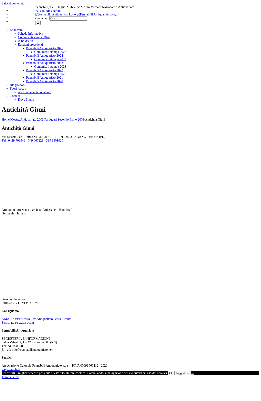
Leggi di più (182, 373)
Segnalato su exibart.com (18, 322)
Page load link (11, 369)
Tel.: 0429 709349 (13, 140)
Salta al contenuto (13, 3)
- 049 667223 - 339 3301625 (44, 140)
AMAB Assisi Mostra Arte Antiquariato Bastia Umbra (36, 319)
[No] (192, 374)
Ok (171, 373)
